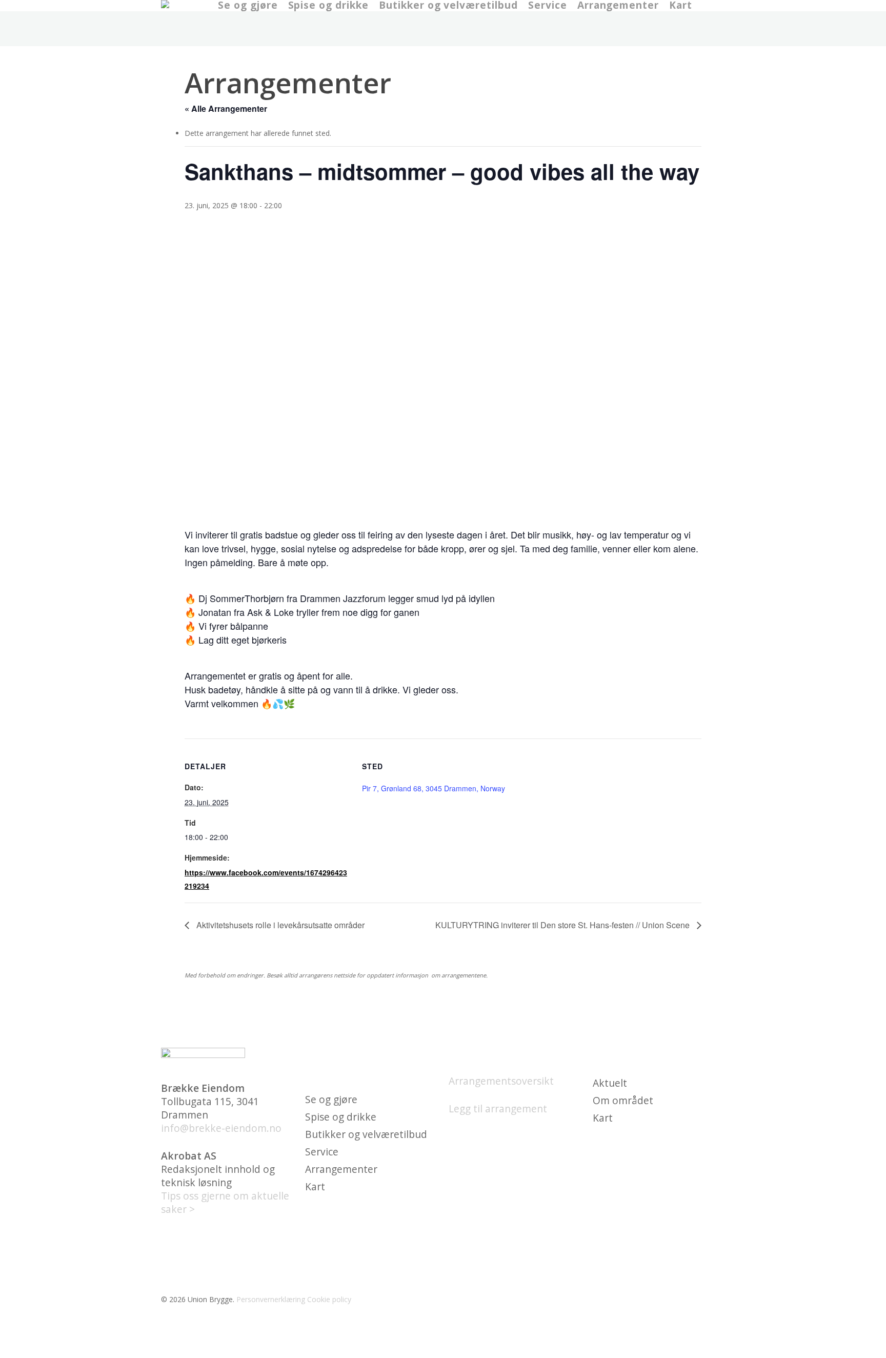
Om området (623, 1100)
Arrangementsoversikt (501, 1081)
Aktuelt (610, 1083)
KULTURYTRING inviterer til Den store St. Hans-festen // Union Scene (563, 925)
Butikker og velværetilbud (366, 1134)
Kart (315, 1186)
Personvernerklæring (270, 1299)
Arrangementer (341, 1169)
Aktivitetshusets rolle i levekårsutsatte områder (279, 925)
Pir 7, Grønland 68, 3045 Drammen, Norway (433, 788)
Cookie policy (329, 1299)
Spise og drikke (340, 1117)
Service (321, 1152)
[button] (443, 1351)
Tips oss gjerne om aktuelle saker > (225, 1202)
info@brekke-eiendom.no (221, 1128)
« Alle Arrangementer (226, 108)
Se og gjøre (331, 1099)
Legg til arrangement (498, 1108)
